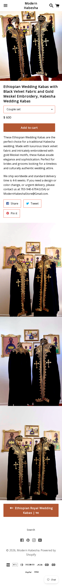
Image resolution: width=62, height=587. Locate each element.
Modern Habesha (31, 5)
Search (31, 529)
